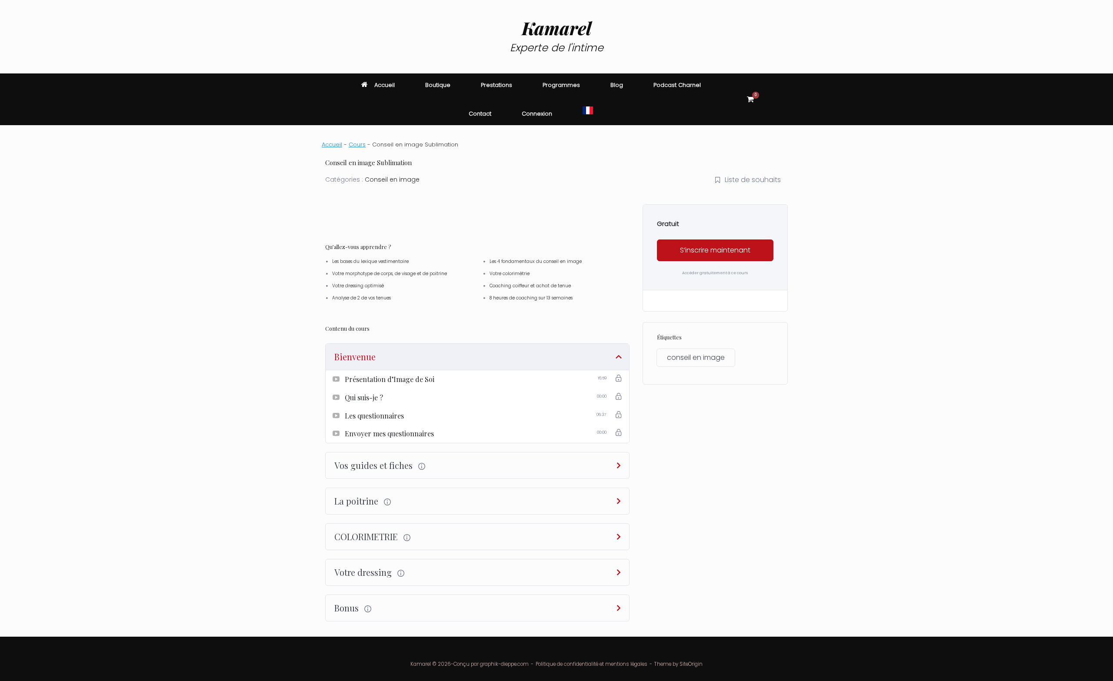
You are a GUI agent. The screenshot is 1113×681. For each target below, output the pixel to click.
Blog (616, 85)
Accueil (384, 85)
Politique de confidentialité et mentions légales (591, 664)
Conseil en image (392, 179)
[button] (778, 99)
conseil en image (696, 357)
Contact (480, 114)
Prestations (496, 85)
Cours (357, 144)
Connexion (537, 114)
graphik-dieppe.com (504, 664)
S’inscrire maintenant (715, 250)
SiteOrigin (691, 664)
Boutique (437, 85)
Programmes (561, 85)
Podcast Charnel (677, 85)
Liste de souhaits (753, 180)
